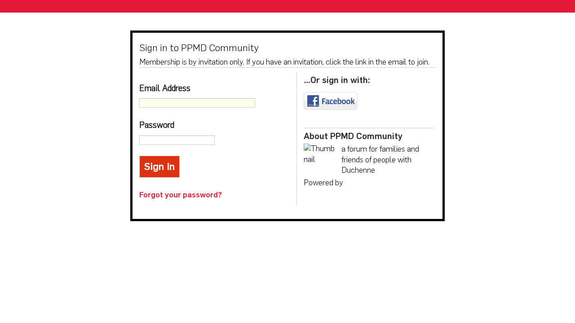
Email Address (164, 88)
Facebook (331, 101)
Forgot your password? (180, 194)
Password (156, 125)
